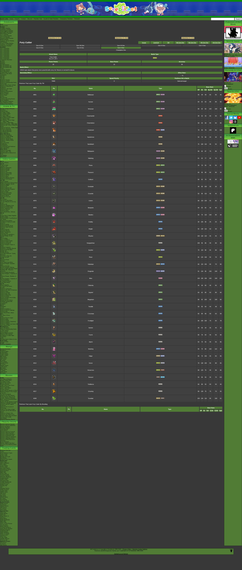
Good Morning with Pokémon (7, 146)
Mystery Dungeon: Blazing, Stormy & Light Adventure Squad (8, 268)
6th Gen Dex (180, 42)
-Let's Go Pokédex (5, 37)
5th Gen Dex (192, 42)
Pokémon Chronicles (5, 129)
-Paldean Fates (4, 484)
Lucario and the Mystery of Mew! (9, 390)
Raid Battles (3, 458)
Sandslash (90, 144)
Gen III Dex (80, 48)
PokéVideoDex (4, 145)
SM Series (3, 373)
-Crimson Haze (4, 535)
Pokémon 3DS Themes (6, 334)
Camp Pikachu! (4, 429)
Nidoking (90, 158)
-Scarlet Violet (3, 490)
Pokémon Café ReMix (6, 172)
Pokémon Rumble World (6, 225)
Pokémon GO (3, 171)
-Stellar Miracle (4, 531)
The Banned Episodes (6, 131)
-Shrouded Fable (4, 480)
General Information (5, 349)
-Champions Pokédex (5, 46)
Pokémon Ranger (4, 296)
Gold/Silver (3, 306)
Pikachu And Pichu (5, 426)
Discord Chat (3, 97)
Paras (91, 165)
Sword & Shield (4, 181)
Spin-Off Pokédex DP (5, 66)
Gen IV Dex (39, 48)
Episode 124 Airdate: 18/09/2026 (230, 105)
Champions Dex (121, 50)
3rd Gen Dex (217, 42)
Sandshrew (90, 137)
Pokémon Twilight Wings (6, 136)
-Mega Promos (4, 503)
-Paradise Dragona (5, 530)
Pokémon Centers (5, 81)
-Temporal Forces (4, 483)
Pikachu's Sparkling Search (7, 438)
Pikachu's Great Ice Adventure (8, 436)
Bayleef (90, 292)
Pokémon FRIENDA (5, 344)
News (1, 24)
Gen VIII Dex (80, 45)
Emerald (2, 287)
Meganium (91, 299)
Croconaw (91, 313)
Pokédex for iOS (4, 257)
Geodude (91, 186)
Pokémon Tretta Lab (5, 242)
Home (11, 19)
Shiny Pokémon (4, 132)
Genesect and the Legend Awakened (7, 405)
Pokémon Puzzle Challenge (7, 310)
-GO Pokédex (3, 42)
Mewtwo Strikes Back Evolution (8, 415)
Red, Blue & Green (5, 315)
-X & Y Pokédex (4, 34)
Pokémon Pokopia (5, 169)
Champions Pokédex (66, 19)
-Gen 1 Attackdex (4, 48)
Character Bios (4, 111)
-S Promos (3, 543)
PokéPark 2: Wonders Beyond (8, 248)
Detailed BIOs (3, 352)
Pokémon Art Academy (6, 220)
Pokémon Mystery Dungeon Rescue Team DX (7, 190)
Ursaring (90, 391)
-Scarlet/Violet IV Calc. (6, 72)
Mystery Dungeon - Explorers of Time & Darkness (8, 279)
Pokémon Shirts (4, 93)
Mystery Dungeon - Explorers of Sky (8, 274)
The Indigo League (5, 112)
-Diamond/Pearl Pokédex (6, 32)
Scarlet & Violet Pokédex (50, 19)
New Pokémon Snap (5, 194)
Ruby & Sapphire (4, 285)
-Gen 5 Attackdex (4, 53)
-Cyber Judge (3, 537)
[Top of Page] (231, 550)
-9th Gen (2, 76)
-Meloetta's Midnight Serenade (8, 403)
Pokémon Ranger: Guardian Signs (7, 264)
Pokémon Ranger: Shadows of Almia (8, 277)
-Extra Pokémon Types (6, 453)
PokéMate (2, 304)
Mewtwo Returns (4, 384)
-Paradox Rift (3, 485)
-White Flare (3, 473)
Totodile (90, 306)
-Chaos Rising (4, 465)
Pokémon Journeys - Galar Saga (8, 123)
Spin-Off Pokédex (4, 64)
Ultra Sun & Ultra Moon (6, 200)
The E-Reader (3, 302)
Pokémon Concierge (5, 150)
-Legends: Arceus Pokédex (7, 40)
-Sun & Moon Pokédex (6, 35)
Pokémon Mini (4, 311)
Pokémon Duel (4, 233)
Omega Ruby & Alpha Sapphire (8, 215)
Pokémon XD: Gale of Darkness (8, 290)
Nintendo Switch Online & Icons (8, 339)
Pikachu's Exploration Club (7, 435)
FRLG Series (3, 361)
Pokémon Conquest (5, 247)
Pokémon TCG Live (5, 196)
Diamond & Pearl (4, 259)
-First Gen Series (4, 501)
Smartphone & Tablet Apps (7, 335)
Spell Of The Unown (5, 382)
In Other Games (4, 330)
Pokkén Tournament (5, 232)
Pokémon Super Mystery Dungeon (6, 227)
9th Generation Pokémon (6, 101)
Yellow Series (3, 358)
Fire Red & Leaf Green (6, 286)
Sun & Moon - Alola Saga (6, 122)
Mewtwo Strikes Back (6, 380)
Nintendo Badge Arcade (6, 235)
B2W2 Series (3, 369)
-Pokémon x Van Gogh (6, 88)
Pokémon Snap (4, 319)
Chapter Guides (4, 354)
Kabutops (91, 264)
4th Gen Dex (204, 42)
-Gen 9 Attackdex (4, 58)
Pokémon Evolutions (5, 137)
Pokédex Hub (38, 19)
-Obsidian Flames (4, 488)
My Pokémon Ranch (5, 281)
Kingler (91, 229)
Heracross (90, 370)
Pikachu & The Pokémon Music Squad (8, 445)
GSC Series (3, 359)
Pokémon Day (4, 90)
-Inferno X (2, 517)
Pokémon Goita (4, 341)
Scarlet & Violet (4, 165)
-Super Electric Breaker (6, 528)
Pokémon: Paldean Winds (7, 140)
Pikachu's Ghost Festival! (7, 433)
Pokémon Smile (4, 191)
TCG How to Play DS (5, 256)
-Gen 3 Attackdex (4, 51)
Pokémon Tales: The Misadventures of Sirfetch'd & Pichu (8, 153)
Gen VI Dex (161, 45)
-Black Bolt (3, 472)
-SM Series (3, 493)
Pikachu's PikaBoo (5, 428)
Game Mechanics (4, 71)
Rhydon (90, 236)
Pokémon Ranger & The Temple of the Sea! (8, 392)
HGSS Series (3, 366)
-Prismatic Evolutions (5, 477)
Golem (91, 200)
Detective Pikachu (5, 209)
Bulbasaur (91, 94)
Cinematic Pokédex (5, 69)
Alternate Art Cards (5, 456)
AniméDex (3, 110)
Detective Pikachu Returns (7, 177)
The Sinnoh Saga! (4, 118)
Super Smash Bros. (5, 325)
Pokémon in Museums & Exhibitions (6, 87)
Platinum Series (4, 365)
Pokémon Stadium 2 (5, 309)
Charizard (91, 130)
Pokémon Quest (4, 210)
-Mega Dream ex (4, 516)
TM (168, 42)
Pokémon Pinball (4, 320)
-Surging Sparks (4, 478)
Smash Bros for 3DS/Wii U (7, 234)
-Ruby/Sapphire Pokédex (6, 30)
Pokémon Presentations (6, 91)
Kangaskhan (91, 243)
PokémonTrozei (4, 299)
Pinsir (90, 257)
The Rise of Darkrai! (5, 394)
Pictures (230, 89)
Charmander (91, 116)
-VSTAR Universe (4, 538)
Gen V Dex (202, 45)
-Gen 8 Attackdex (4, 57)
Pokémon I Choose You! (6, 413)
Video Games (9, 159)
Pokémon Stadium (5, 322)
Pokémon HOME (4, 185)
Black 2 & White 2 (5, 239)
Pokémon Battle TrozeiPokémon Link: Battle (8, 219)
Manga (9, 347)
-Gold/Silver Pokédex (5, 29)
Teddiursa (91, 384)
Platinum (2, 261)
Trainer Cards (3, 454)
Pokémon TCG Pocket (6, 179)
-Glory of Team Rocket (6, 523)
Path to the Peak (4, 142)
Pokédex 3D (3, 251)
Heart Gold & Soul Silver (6, 262)
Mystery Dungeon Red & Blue (8, 297)
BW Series (3, 368)
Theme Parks (3, 95)
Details (144, 42)
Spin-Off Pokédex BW (6, 67)
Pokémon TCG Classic (6, 459)
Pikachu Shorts (9, 422)
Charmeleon (90, 123)
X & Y (1, 214)
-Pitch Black (3, 464)
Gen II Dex (121, 48)
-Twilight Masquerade (5, 482)
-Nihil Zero (3, 514)
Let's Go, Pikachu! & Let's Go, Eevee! (8, 202)
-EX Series (3, 498)
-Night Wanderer (4, 532)
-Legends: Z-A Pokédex (6, 44)
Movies (9, 375)
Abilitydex (2, 63)
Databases (9, 22)
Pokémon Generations (6, 135)
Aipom (91, 342)
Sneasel (90, 377)
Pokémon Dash (4, 291)
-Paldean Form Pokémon (6, 104)
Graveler (90, 193)
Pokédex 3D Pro (4, 252)
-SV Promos (3, 504)
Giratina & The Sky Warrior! (7, 395)
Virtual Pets (3, 336)
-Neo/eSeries (3, 499)
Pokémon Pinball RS (5, 295)
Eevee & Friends (4, 442)
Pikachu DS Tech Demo (6, 300)
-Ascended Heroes (5, 468)
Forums (17, 19)
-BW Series (3, 495)
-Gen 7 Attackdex (4, 56)
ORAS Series (3, 371)
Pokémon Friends (4, 170)
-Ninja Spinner (3, 513)
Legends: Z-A (3, 166)
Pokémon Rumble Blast (6, 249)
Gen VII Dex (121, 45)
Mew (90, 278)
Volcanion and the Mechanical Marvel (8, 411)
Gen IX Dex (39, 45)
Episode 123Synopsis (228, 84)
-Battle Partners (4, 526)
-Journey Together (5, 475)
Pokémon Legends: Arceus (7, 184)
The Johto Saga (4, 115)
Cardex (2, 68)
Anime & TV (9, 106)
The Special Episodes (5, 130)
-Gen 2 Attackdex (4, 49)
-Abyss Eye (3, 512)
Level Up (156, 42)
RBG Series (3, 356)
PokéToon (2, 141)
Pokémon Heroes (4, 386)
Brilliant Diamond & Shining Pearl (8, 182)
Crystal (2, 307)
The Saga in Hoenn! (5, 116)
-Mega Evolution (4, 470)
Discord (29, 19)
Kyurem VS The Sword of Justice (9, 401)
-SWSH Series (4, 492)
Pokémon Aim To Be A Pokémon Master (8, 125)
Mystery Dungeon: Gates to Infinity (7, 245)
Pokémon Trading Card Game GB (9, 324)
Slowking (90, 349)
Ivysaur (90, 102)
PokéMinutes (3, 144)
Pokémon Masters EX (6, 174)
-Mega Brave (3, 518)
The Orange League (5, 113)
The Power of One (5, 381)
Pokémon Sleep (4, 176)
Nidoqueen (90, 151)
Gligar (91, 356)
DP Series (2, 364)
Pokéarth (77, 19)
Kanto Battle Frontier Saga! (7, 117)
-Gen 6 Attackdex (4, 54)
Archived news (4, 25)
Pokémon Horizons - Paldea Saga (9, 127)
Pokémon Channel (5, 292)
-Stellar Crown (4, 479)
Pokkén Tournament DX (6, 208)
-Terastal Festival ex (5, 527)
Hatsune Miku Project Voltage (8, 85)
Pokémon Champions (5, 167)
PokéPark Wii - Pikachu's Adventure (6, 270)
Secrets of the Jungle (5, 417)
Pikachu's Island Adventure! (7, 434)
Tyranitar (90, 398)
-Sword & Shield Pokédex (6, 38)
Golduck (90, 179)
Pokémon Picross (4, 229)
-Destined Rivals (4, 474)
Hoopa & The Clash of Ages (7, 409)
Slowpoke (91, 207)
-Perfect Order (4, 466)
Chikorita (90, 285)
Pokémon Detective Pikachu (7, 419)
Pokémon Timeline (5, 80)
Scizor (91, 363)
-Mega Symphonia (5, 519)
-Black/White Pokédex (6, 33)
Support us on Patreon (121, 553)
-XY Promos (3, 508)
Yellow (1, 316)
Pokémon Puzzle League (6, 317)
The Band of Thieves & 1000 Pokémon (7, 222)
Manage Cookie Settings (139, 549)
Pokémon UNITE (4, 175)
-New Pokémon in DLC (6, 102)
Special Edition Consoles (6, 333)
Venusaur (91, 109)
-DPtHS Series (4, 497)
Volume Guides (4, 355)
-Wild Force (3, 536)
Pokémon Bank (4, 217)
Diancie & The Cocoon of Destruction (6, 407)
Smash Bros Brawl (5, 282)
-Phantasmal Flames (5, 469)
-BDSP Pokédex (4, 39)
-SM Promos (3, 507)
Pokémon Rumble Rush (6, 206)
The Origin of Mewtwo (6, 379)
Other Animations (4, 147)
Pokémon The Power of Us (7, 414)
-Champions (3, 75)
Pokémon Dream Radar (6, 240)
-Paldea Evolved (4, 489)
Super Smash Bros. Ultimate (7, 211)
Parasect (91, 172)
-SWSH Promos (4, 506)
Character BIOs (4, 351)
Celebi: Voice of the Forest (7, 385)
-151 (1, 487)
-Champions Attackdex (6, 59)
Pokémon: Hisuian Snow (6, 139)
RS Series (2, 360)
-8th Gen (2, 77)
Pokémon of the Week (6, 73)
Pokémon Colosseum (5, 288)
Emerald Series (4, 363)
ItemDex (2, 61)
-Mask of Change (4, 533)
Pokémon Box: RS (5, 293)
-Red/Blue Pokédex (5, 28)
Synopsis (228, 109)
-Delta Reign (3, 461)
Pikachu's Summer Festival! (7, 431)
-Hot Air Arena (4, 524)
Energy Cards (3, 455)
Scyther (90, 250)
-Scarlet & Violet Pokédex (6, 43)
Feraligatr (91, 320)
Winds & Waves (4, 162)
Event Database (4, 100)
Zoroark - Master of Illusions (7, 398)
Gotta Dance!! (4, 430)
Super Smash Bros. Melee (7, 312)
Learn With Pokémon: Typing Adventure (7, 254)
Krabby (90, 222)
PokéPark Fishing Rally (6, 301)
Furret (91, 335)
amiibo (2, 338)
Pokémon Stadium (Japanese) (8, 321)
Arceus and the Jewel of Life (7, 396)
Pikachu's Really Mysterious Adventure (7, 440)
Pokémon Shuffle (4, 224)
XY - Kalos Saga (4, 121)
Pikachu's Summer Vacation (7, 424)
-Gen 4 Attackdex (4, 52)
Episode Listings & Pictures (7, 108)
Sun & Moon (3, 199)
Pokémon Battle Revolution (7, 272)
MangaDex (3, 350)
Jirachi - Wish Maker (5, 388)
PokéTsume (3, 156)
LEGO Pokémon (4, 92)
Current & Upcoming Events (7, 98)
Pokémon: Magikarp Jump (7, 205)
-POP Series (3, 509)
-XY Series (3, 494)
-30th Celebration (4, 463)
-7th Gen (2, 78)
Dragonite (91, 271)
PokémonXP (3, 83)
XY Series (2, 370)
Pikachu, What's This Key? (7, 443)
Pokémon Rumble (4, 266)
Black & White (4, 238)
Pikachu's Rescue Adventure (7, 425)
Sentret (90, 328)
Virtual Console (4, 331)
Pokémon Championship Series (8, 82)
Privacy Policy (127, 549)
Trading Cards (9, 448)
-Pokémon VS (3, 540)
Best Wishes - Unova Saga (7, 120)
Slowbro (90, 215)
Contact (23, 19)
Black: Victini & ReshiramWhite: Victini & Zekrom (8, 400)
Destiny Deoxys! (4, 389)
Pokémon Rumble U (5, 243)
